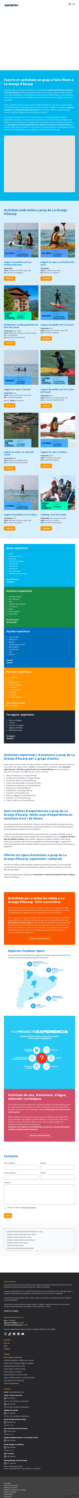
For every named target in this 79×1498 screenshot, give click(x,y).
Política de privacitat (29, 1207)
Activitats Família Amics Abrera (17, 1243)
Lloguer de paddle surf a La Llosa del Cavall (57, 390)
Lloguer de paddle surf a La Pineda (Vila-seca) (17, 263)
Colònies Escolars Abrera (15, 1245)
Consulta (7, 1183)
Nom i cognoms (10, 1163)
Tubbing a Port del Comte (54, 514)
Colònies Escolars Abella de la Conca (19, 1237)
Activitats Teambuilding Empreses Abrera (21, 1240)
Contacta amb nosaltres (39, 939)
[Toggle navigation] (70, 4)
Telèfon (43, 1173)
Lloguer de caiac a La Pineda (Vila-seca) (58, 263)
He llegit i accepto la (21, 1207)
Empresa (43, 1163)
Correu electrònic (10, 1173)
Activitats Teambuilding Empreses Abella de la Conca (25, 1232)
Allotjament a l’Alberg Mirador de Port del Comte (21, 326)
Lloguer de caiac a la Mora (54, 452)
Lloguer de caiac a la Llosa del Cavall (19, 453)
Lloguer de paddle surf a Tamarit (57, 324)
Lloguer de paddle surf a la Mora (20, 514)
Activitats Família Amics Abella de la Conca (21, 1234)
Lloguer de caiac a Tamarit (17, 389)
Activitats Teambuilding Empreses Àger (20, 1248)
